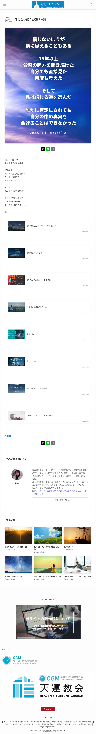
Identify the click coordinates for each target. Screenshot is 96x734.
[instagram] (52, 599)
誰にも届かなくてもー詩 (36, 388)
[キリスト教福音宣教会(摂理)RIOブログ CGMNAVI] (48, 4)
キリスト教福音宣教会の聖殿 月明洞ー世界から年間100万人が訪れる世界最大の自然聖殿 (61, 722)
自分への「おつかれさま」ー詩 (39, 415)
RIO (17, 483)
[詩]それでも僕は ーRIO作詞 (38, 280)
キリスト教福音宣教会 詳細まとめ (16, 722)
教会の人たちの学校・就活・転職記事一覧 (19, 724)
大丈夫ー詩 (31, 361)
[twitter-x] (48, 599)
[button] (43, 149)
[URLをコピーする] (53, 149)
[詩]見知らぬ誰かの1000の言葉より (41, 226)
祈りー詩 (30, 334)
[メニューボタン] (4, 4)
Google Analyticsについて (48, 727)
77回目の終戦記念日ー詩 (36, 307)
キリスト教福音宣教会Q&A (45, 724)
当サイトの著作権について (82, 724)
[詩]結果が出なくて (34, 253)
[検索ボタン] (91, 4)
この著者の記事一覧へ (60, 500)
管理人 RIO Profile (63, 724)
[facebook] (44, 599)
